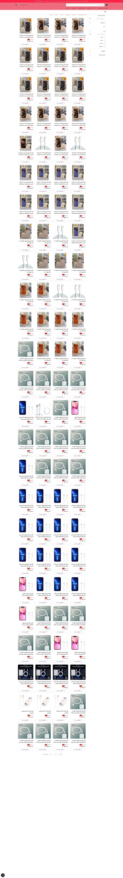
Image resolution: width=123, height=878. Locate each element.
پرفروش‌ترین (67, 14)
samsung (101, 46)
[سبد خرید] (16, 5)
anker (102, 37)
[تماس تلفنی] (3, 875)
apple (102, 40)
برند (104, 31)
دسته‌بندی (102, 22)
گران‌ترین (51, 14)
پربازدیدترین (73, 14)
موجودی (103, 51)
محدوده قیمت (102, 55)
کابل (104, 26)
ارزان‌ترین (56, 14)
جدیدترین (61, 14)
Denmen (101, 43)
